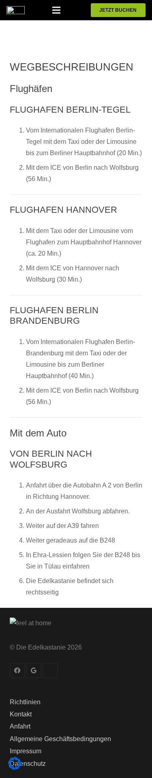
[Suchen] (74, 10)
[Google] (34, 670)
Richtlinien (25, 702)
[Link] (15, 10)
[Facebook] (17, 670)
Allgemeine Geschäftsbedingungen (60, 738)
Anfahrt (20, 726)
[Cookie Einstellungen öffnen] (14, 767)
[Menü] (56, 10)
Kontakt (21, 714)
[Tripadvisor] (50, 670)
